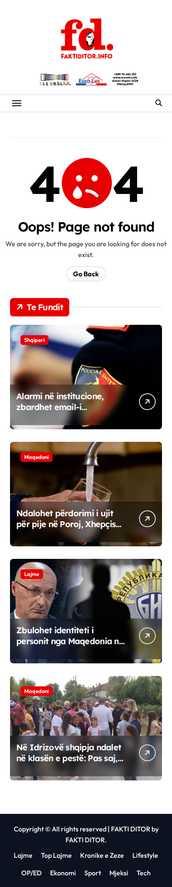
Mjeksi (118, 873)
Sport (92, 873)
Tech (144, 873)
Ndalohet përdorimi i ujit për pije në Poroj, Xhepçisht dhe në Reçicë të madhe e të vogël (70, 529)
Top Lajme (56, 855)
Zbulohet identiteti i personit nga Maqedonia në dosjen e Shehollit (70, 641)
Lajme (31, 574)
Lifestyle (145, 855)
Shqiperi (34, 339)
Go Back (86, 274)
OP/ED (31, 873)
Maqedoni (36, 457)
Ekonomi (63, 873)
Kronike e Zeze (102, 855)
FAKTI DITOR (130, 829)
